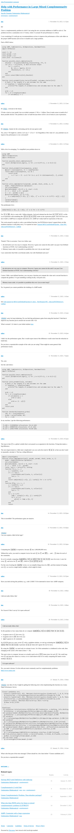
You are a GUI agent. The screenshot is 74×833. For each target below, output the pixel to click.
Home (3, 826)
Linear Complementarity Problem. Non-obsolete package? (21, 795)
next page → (5, 766)
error (24, 790)
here (32, 324)
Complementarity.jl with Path (11, 787)
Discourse (12, 830)
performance (4, 15)
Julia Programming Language (10, 2)
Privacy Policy (40, 826)
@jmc (5, 109)
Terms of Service (29, 826)
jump (20, 790)
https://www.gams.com (8, 670)
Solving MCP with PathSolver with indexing (16, 780)
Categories (10, 826)
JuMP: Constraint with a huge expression (15, 813)
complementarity (13, 15)
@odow (5, 129)
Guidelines (18, 826)
